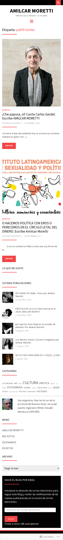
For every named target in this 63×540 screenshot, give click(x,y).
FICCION (4, 388)
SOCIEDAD (42, 391)
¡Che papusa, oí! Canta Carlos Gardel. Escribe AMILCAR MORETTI (29, 116)
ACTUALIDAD (7, 383)
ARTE (16, 383)
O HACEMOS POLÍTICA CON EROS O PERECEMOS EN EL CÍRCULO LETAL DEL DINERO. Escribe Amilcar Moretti (29, 227)
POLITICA (23, 391)
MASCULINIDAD (42, 388)
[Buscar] (58, 2)
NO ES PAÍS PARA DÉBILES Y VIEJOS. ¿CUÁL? (38, 355)
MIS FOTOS (8, 436)
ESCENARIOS (52, 383)
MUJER (56, 387)
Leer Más (9, 145)
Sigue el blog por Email (20, 480)
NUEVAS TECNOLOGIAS (13, 391)
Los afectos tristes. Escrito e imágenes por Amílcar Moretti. (37, 341)
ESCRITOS (6, 110)
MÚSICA (5, 392)
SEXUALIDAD (31, 392)
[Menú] (31, 21)
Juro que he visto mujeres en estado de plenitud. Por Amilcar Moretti (35, 326)
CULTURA (30, 382)
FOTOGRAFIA (14, 387)
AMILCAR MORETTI (13, 430)
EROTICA (44, 383)
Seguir (11, 519)
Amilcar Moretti (31, 10)
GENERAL (27, 387)
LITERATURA (34, 388)
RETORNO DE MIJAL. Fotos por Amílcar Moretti (35, 295)
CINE (20, 383)
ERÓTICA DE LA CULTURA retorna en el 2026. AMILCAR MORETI (35, 310)
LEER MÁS (34, 411)
